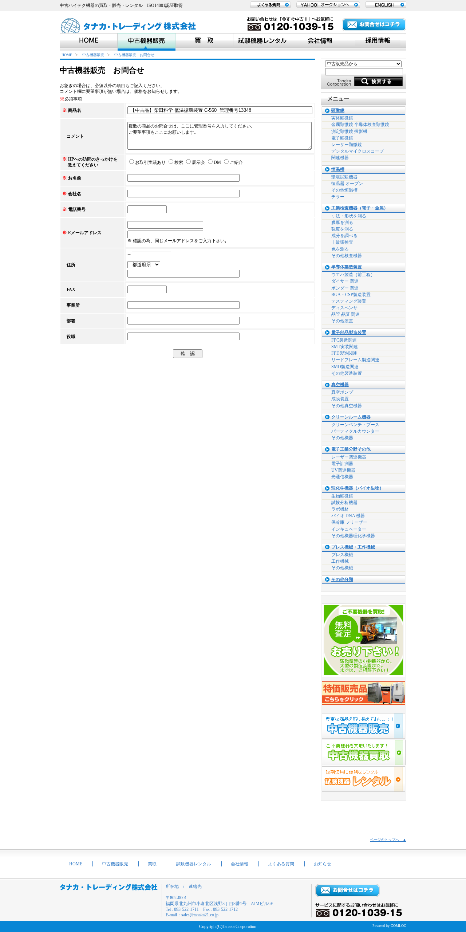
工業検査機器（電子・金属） (359, 208)
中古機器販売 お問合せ (134, 55)
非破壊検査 (342, 242)
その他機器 (342, 437)
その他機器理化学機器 (353, 535)
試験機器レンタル (193, 863)
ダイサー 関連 (345, 281)
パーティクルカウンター (355, 431)
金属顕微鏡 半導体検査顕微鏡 (360, 124)
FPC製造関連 (344, 340)
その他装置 (342, 320)
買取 (152, 863)
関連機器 (340, 157)
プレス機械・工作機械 (353, 547)
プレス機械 (342, 554)
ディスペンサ (344, 307)
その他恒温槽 (344, 190)
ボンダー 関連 (345, 288)
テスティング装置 (348, 301)
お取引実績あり (150, 162)
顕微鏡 (337, 110)
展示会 (198, 162)
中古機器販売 (93, 55)
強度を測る (342, 229)
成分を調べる (344, 235)
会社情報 (239, 863)
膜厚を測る (342, 222)
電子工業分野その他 (351, 449)
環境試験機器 (344, 177)
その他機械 (342, 567)
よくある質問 (281, 863)
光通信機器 (342, 476)
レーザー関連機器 (348, 457)
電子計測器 (342, 463)
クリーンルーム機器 (351, 417)
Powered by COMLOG (389, 926)
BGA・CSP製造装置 (351, 294)
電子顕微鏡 (342, 138)
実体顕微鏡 (342, 118)
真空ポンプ (342, 392)
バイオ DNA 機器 (348, 515)
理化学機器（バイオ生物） (357, 488)
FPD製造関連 (344, 353)
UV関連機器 (343, 470)
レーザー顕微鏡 (346, 144)
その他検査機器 (346, 255)
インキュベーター (348, 529)
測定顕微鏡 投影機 (349, 131)
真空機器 (340, 384)
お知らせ (322, 863)
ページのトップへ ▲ (388, 840)
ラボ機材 (340, 509)
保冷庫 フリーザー (349, 522)
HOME (67, 55)
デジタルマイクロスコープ (357, 151)
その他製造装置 (346, 373)
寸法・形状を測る (348, 216)
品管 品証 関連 (345, 314)
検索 (178, 162)
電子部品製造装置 (348, 332)
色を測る (340, 249)
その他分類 (342, 579)
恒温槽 (337, 169)
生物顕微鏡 (342, 496)
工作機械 (340, 561)
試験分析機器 (344, 502)
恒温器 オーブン (347, 183)
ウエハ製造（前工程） (353, 274)
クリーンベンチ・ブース (355, 424)
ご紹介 (236, 162)
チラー (337, 196)
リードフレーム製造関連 (355, 359)
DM (217, 162)
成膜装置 (340, 398)
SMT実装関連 (344, 346)
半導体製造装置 (346, 267)
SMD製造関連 (345, 366)
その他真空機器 (346, 405)
